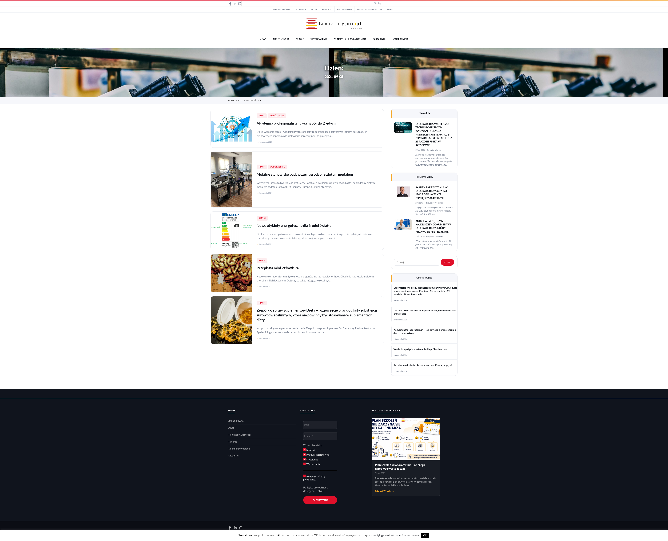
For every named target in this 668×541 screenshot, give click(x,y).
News (262, 116)
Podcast (327, 9)
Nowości (310, 450)
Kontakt (301, 9)
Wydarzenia (312, 459)
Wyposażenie (277, 167)
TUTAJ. (319, 490)
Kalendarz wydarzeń (239, 448)
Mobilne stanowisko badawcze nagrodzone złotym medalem (305, 174)
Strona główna (282, 9)
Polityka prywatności (239, 434)
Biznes (262, 218)
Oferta (391, 9)
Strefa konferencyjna (370, 9)
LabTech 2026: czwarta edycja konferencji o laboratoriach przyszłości (424, 312)
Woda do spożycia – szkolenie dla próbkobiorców (420, 349)
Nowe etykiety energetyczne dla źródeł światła (294, 225)
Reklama (232, 441)
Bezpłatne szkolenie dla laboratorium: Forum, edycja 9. (423, 365)
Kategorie (233, 455)
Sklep (314, 9)
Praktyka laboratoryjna (317, 454)
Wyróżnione (277, 116)
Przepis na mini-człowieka (278, 268)
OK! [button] (425, 535)
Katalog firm (344, 9)
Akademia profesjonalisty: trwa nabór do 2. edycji (296, 123)
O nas (231, 427)
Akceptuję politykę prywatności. (314, 478)
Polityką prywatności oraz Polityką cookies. (396, 535)
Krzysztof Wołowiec (435, 150)
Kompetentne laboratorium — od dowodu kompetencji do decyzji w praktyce (424, 331)
